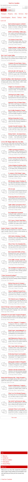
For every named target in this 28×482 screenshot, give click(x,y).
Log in (9, 10)
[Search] (26, 7)
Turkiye (19, 17)
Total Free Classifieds (14, 3)
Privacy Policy (6, 464)
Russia (14, 17)
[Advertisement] (14, 437)
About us (5, 456)
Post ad (3, 10)
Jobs (16, 14)
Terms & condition (7, 460)
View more (14, 417)
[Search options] (23, 7)
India (24, 17)
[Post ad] (4, 1)
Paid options (6, 462)
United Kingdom (5, 17)
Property (10, 14)
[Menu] (2, 1)
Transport (3, 14)
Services (21, 14)
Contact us (5, 458)
